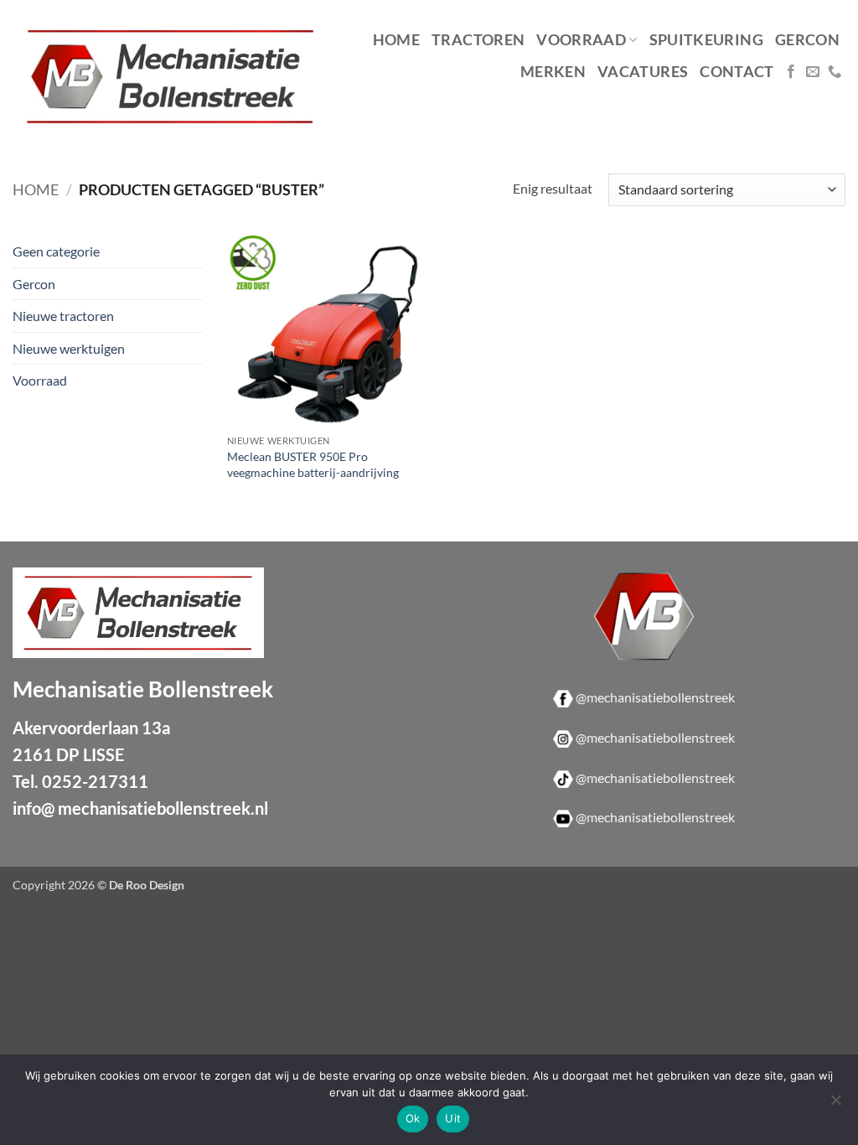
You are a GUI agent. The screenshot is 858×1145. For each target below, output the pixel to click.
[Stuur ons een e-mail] (812, 72)
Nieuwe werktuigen (69, 348)
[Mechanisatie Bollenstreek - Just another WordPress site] (170, 76)
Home (396, 40)
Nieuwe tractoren (63, 316)
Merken (553, 71)
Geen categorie (56, 251)
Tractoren (478, 40)
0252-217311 (95, 781)
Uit (453, 1118)
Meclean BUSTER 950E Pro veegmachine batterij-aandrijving (313, 464)
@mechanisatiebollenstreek (655, 697)
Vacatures (642, 71)
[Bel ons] (834, 72)
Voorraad (581, 40)
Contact (736, 71)
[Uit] (835, 1104)
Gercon (807, 40)
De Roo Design (146, 885)
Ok (413, 1118)
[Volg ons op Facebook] (791, 72)
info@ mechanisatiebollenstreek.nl (140, 808)
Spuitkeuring (706, 40)
